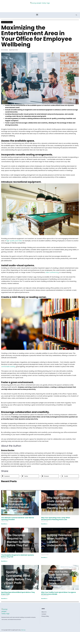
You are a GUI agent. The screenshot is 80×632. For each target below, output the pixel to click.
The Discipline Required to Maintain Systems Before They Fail (17, 556)
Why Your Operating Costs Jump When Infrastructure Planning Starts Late (55, 518)
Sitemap (23, 630)
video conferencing (52, 272)
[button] (37, 14)
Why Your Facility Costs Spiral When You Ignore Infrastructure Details (58, 593)
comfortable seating (8, 366)
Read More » (4, 524)
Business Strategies (7, 22)
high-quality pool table (14, 241)
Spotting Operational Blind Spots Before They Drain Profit (18, 593)
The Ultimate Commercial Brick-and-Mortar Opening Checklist (17, 518)
